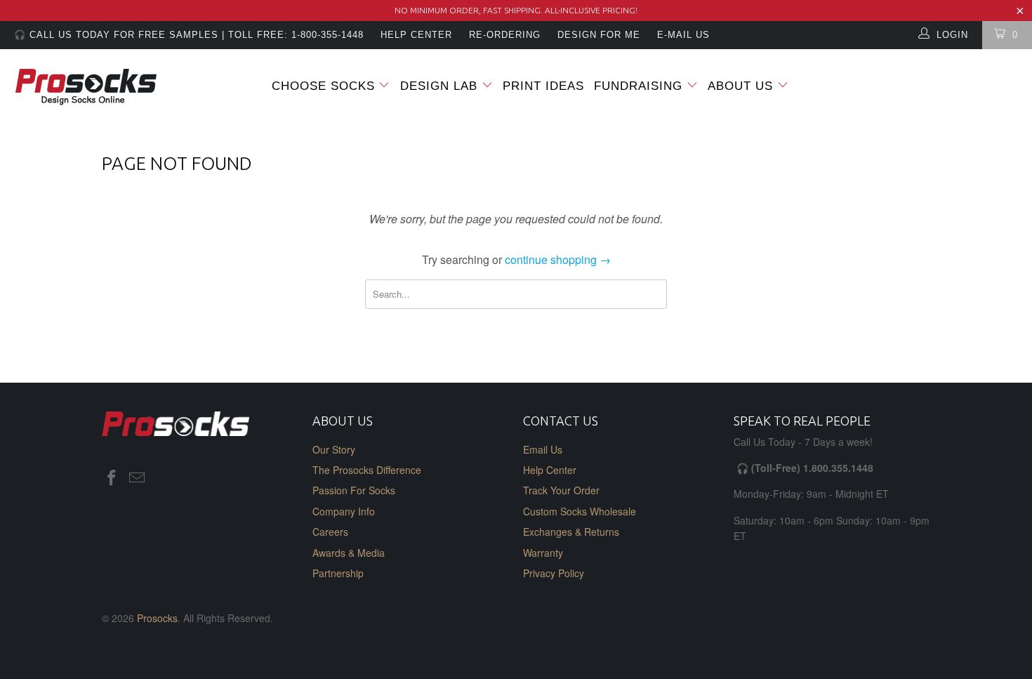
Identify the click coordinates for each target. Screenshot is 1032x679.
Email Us (542, 449)
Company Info (343, 511)
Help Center (549, 470)
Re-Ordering (505, 34)
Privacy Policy (553, 573)
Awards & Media (348, 553)
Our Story (333, 449)
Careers (330, 532)
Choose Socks (323, 86)
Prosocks (157, 618)
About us (742, 86)
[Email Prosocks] (137, 478)
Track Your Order (561, 490)
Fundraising (638, 86)
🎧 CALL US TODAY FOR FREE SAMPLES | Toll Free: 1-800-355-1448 (189, 34)
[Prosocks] (89, 87)
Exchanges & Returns (571, 532)
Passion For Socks (353, 490)
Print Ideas (543, 86)
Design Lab (441, 86)
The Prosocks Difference (366, 470)
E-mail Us (683, 34)
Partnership (338, 573)
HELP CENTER (416, 34)
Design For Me (598, 34)
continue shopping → (558, 259)
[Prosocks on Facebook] (112, 478)
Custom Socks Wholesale (579, 511)
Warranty (543, 553)
